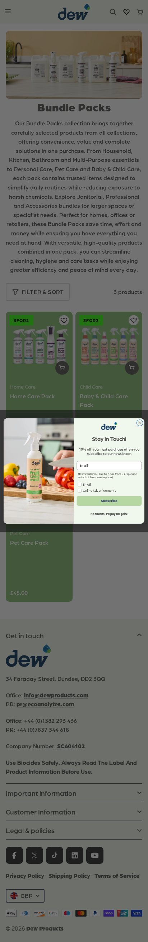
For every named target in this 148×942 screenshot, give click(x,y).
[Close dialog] (140, 423)
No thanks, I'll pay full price (109, 514)
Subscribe (109, 501)
